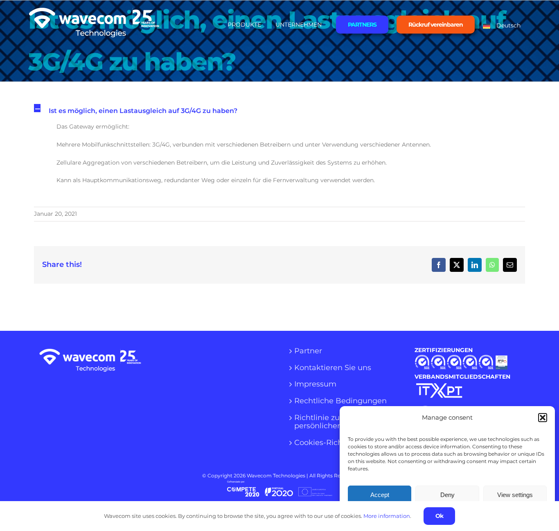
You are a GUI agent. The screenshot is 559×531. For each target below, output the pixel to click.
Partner (308, 351)
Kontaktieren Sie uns (332, 368)
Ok (439, 516)
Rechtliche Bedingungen (340, 401)
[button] (543, 418)
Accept (379, 494)
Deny (447, 494)
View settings (515, 494)
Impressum (315, 384)
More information (386, 516)
